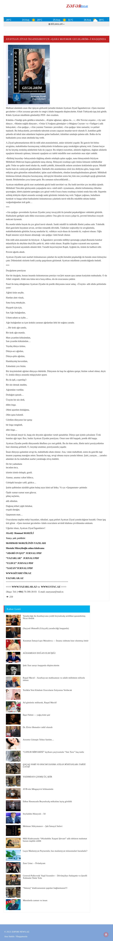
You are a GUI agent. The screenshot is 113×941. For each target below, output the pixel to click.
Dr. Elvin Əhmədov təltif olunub (38, 727)
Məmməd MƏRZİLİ (24, 533)
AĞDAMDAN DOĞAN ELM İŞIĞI (39, 653)
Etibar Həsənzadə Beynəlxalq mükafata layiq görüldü (47, 801)
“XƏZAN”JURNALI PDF (19, 568)
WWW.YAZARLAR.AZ (24, 586)
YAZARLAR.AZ (15, 578)
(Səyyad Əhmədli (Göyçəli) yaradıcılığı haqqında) (46, 628)
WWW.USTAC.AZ (50, 586)
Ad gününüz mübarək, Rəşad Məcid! (40, 702)
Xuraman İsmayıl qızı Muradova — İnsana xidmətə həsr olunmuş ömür (55, 641)
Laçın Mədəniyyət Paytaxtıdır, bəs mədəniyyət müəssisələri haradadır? (55, 851)
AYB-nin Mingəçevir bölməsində (38, 789)
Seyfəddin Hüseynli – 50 (34, 814)
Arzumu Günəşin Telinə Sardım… (38, 739)
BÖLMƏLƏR (56, 24)
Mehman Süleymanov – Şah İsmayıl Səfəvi (42, 826)
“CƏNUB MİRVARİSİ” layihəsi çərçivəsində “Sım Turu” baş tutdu (53, 752)
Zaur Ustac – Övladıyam (34, 863)
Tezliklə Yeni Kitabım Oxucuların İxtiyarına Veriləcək (47, 690)
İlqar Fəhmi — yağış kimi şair (36, 715)
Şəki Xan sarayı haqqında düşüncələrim (41, 665)
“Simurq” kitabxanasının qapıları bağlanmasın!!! (45, 888)
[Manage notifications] (106, 934)
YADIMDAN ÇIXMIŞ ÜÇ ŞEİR (37, 777)
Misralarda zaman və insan (35, 900)
